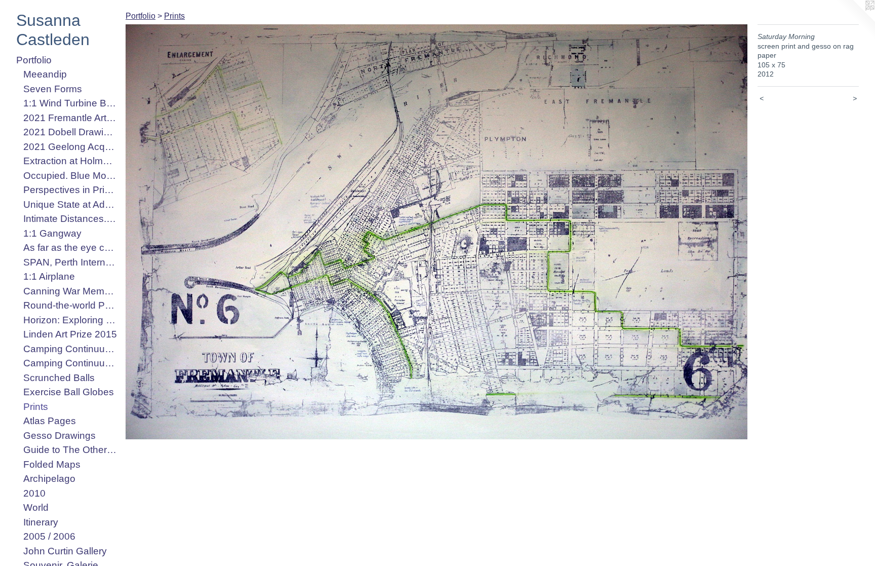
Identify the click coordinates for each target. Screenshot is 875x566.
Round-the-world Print (70, 305)
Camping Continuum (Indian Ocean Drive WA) (70, 349)
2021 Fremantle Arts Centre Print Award (70, 117)
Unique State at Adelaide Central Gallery (70, 204)
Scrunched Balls (59, 377)
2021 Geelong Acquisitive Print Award (70, 146)
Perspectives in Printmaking (70, 189)
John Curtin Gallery (65, 551)
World (36, 507)
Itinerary (40, 522)
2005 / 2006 (49, 536)
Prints (35, 406)
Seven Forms (52, 89)
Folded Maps (52, 464)
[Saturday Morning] (436, 231)
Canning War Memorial (70, 291)
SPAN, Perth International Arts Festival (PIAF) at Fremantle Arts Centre (70, 262)
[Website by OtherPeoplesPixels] (854, 20)
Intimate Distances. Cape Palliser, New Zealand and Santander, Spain (70, 218)
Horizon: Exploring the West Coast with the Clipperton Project (70, 320)
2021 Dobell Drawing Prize (70, 132)
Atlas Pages (49, 421)
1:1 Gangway (52, 233)
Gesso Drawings (59, 435)
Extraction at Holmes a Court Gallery (70, 161)
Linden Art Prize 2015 (70, 334)
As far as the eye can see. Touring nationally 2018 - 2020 (70, 247)
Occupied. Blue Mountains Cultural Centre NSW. (70, 175)
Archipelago (49, 478)
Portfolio (34, 60)
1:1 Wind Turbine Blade (70, 103)
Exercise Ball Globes (68, 392)
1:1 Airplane (49, 276)
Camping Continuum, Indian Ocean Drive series (70, 363)
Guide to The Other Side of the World (70, 449)
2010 (34, 493)
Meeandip (45, 74)
